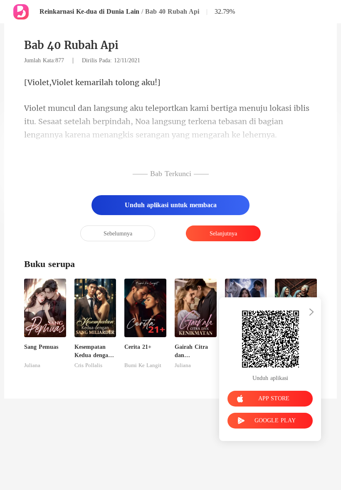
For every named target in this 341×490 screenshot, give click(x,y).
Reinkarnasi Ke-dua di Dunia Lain (89, 11)
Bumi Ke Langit (142, 365)
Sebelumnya (118, 233)
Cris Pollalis (88, 365)
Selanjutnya (223, 233)
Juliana (32, 365)
